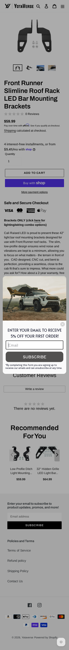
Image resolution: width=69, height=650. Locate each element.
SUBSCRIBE (34, 356)
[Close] (62, 324)
